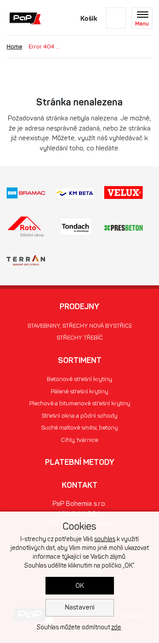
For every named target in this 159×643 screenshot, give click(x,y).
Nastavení (80, 607)
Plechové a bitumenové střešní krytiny (79, 403)
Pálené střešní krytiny (79, 391)
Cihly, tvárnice (79, 440)
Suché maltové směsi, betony (79, 427)
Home (14, 46)
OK (80, 586)
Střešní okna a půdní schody (79, 415)
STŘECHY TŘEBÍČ (80, 337)
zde (116, 627)
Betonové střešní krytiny (79, 379)
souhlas (104, 539)
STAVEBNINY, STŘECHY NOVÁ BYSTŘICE (79, 325)
